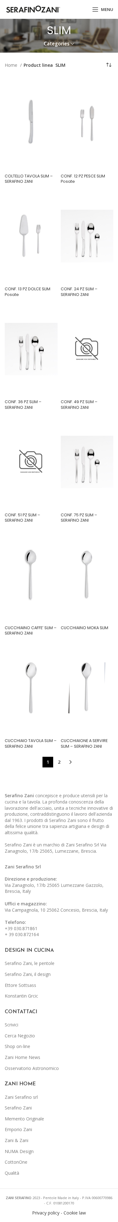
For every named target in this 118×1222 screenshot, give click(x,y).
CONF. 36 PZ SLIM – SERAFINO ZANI (23, 404)
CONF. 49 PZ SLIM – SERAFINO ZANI (79, 404)
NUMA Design (19, 1151)
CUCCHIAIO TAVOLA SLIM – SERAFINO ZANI (31, 743)
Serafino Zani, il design (28, 974)
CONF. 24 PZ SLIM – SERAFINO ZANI (79, 291)
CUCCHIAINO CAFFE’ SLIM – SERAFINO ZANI (31, 630)
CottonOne (16, 1162)
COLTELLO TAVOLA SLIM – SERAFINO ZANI (29, 178)
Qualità (12, 1173)
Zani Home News (22, 1057)
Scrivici (11, 1025)
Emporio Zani (18, 1129)
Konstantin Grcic (21, 996)
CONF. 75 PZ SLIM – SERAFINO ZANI (79, 517)
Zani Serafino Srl (23, 867)
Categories (57, 43)
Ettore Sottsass (20, 985)
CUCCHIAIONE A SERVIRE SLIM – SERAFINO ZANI (84, 743)
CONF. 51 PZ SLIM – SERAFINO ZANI (22, 517)
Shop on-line (17, 1046)
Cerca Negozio (20, 1036)
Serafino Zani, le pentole (29, 963)
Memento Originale (24, 1119)
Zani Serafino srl (21, 1097)
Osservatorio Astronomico (32, 1068)
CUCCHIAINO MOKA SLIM (84, 627)
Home (12, 65)
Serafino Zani (18, 1108)
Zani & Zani (16, 1140)
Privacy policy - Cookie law (59, 1213)
